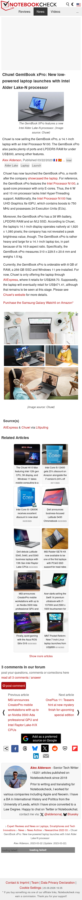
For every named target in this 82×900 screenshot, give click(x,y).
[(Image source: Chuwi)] (41, 357)
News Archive (34, 830)
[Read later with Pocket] (64, 748)
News (40, 11)
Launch (36, 165)
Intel (69, 160)
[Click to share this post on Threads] (24, 748)
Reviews (24, 11)
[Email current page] (46, 756)
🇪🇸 (60, 160)
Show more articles (41, 656)
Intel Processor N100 (61, 183)
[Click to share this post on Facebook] (14, 748)
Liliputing (42, 427)
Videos (55, 11)
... (77, 11)
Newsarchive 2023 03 (56, 830)
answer (36, 677)
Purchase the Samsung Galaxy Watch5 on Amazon (37, 302)
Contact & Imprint (17, 882)
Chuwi (26, 427)
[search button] (68, 4)
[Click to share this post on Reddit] (55, 748)
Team (35, 882)
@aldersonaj (53, 814)
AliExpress (10, 279)
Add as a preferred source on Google (44, 738)
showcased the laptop (43, 178)
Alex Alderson (11, 160)
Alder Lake (11, 165)
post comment (15, 685)
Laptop (25, 165)
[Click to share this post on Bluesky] (35, 748)
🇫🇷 (55, 160)
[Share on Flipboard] (74, 748)
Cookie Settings (30, 887)
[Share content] (6, 748)
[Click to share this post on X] (44, 748)
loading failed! (9, 850)
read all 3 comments (15, 677)
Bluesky (72, 814)
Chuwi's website (14, 294)
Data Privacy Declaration (58, 882)
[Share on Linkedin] (36, 755)
